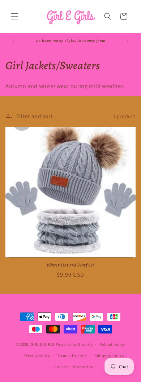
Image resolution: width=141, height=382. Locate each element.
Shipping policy (109, 355)
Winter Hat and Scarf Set (70, 265)
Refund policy (112, 344)
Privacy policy (37, 355)
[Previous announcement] (13, 41)
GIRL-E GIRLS (43, 344)
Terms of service (72, 355)
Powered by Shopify (74, 344)
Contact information (73, 366)
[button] (14, 16)
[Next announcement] (128, 41)
